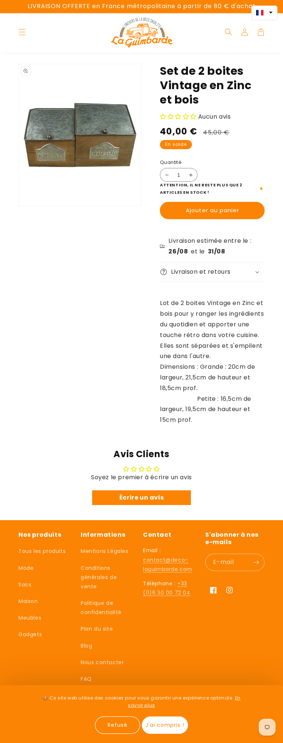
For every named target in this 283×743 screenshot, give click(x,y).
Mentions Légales (105, 551)
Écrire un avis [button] (141, 497)
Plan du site (97, 628)
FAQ (86, 679)
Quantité (171, 162)
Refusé (117, 725)
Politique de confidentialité (101, 607)
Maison (28, 601)
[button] (22, 32)
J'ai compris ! (165, 725)
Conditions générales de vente (99, 577)
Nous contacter (102, 662)
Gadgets (30, 634)
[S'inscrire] (256, 562)
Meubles (29, 617)
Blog (86, 645)
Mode (26, 568)
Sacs (24, 584)
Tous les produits (42, 551)
